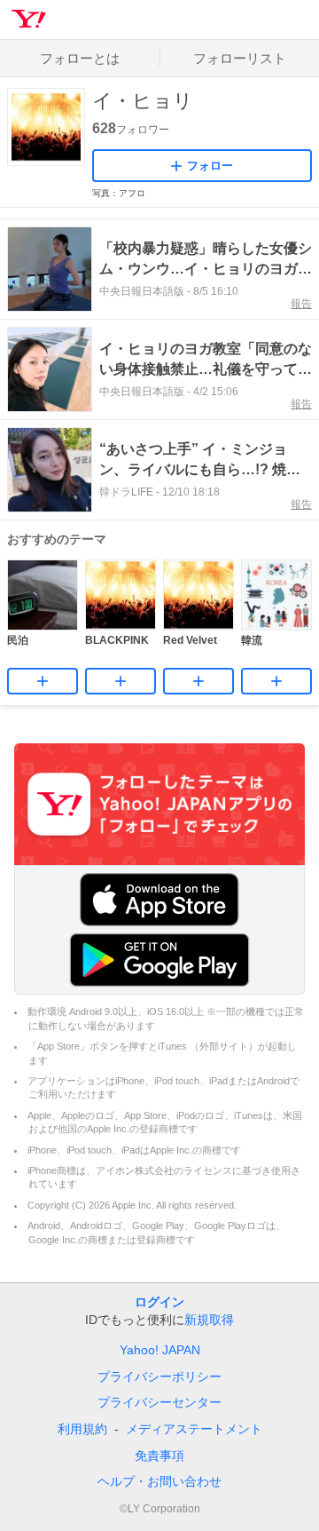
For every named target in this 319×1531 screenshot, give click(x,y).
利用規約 (82, 1429)
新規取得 (209, 1320)
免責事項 (159, 1455)
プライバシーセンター (159, 1402)
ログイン (159, 1302)
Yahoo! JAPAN (160, 1350)
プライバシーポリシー (159, 1376)
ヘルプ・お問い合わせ (159, 1481)
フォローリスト (239, 58)
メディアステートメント (194, 1429)
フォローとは (80, 58)
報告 (301, 303)
